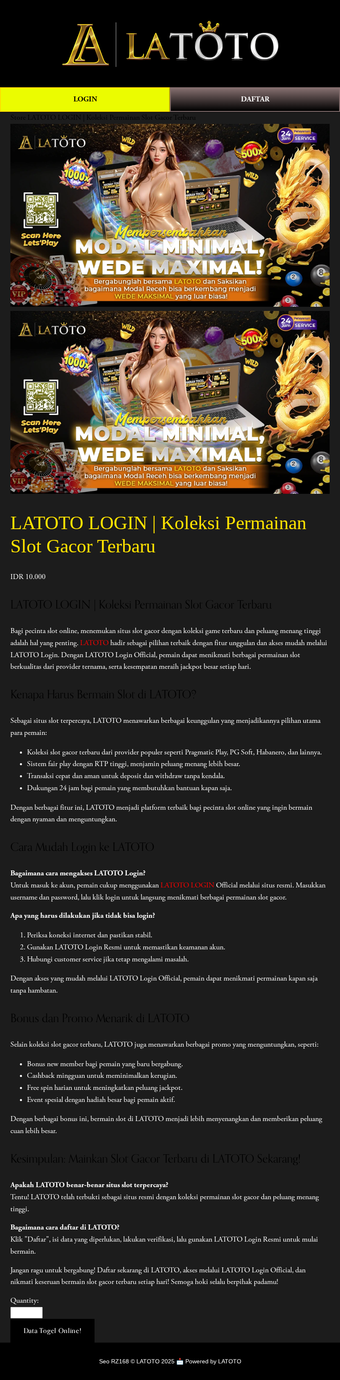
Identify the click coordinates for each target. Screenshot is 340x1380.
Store (18, 117)
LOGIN (85, 99)
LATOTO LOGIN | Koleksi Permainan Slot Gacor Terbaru (111, 117)
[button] (52, 1331)
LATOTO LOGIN (187, 885)
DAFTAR (255, 99)
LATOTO (94, 643)
